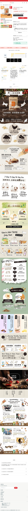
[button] (8, 60)
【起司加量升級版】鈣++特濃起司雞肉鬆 (18, 15)
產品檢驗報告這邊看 (18, 43)
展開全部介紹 (20, 32)
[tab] (11, 87)
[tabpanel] (14, 271)
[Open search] (22, 2)
